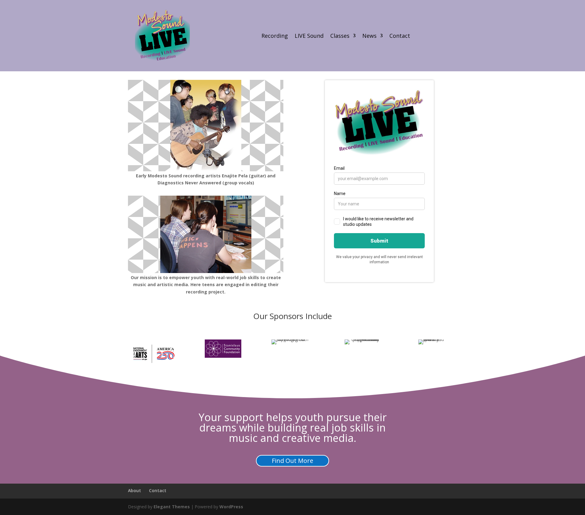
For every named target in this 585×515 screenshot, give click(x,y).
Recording (274, 36)
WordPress (231, 507)
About (134, 490)
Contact (399, 36)
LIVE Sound (309, 36)
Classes (339, 36)
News (369, 36)
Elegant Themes (172, 507)
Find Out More (292, 460)
